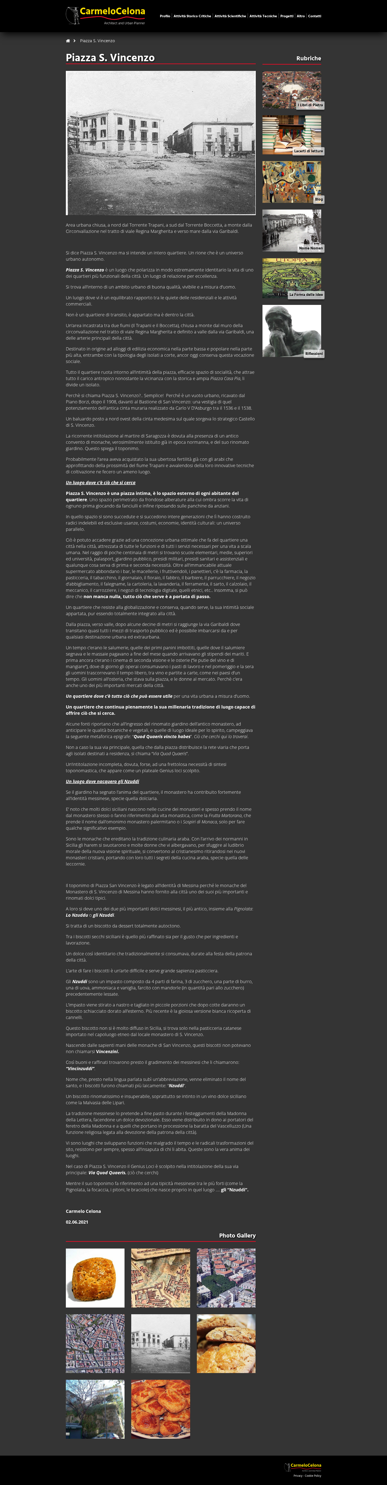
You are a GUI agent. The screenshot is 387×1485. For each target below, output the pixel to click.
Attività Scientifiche (230, 16)
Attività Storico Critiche (192, 16)
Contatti (314, 16)
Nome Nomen (311, 248)
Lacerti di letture (308, 151)
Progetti (286, 16)
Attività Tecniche (263, 16)
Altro (301, 16)
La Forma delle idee (306, 295)
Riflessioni (314, 354)
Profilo (165, 16)
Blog (319, 200)
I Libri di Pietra (310, 105)
